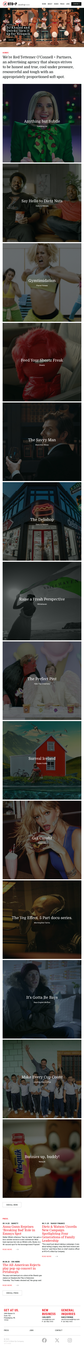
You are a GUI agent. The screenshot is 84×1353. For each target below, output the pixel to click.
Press (62, 4)
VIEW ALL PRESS (12, 1293)
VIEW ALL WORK (12, 1205)
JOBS (31, 1330)
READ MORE (8, 1249)
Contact (76, 4)
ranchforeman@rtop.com (70, 1319)
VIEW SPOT (11, 40)
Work (44, 4)
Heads (56, 4)
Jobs (68, 4)
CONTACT (58, 1330)
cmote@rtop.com (48, 1319)
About (50, 4)
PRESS (6, 1330)
